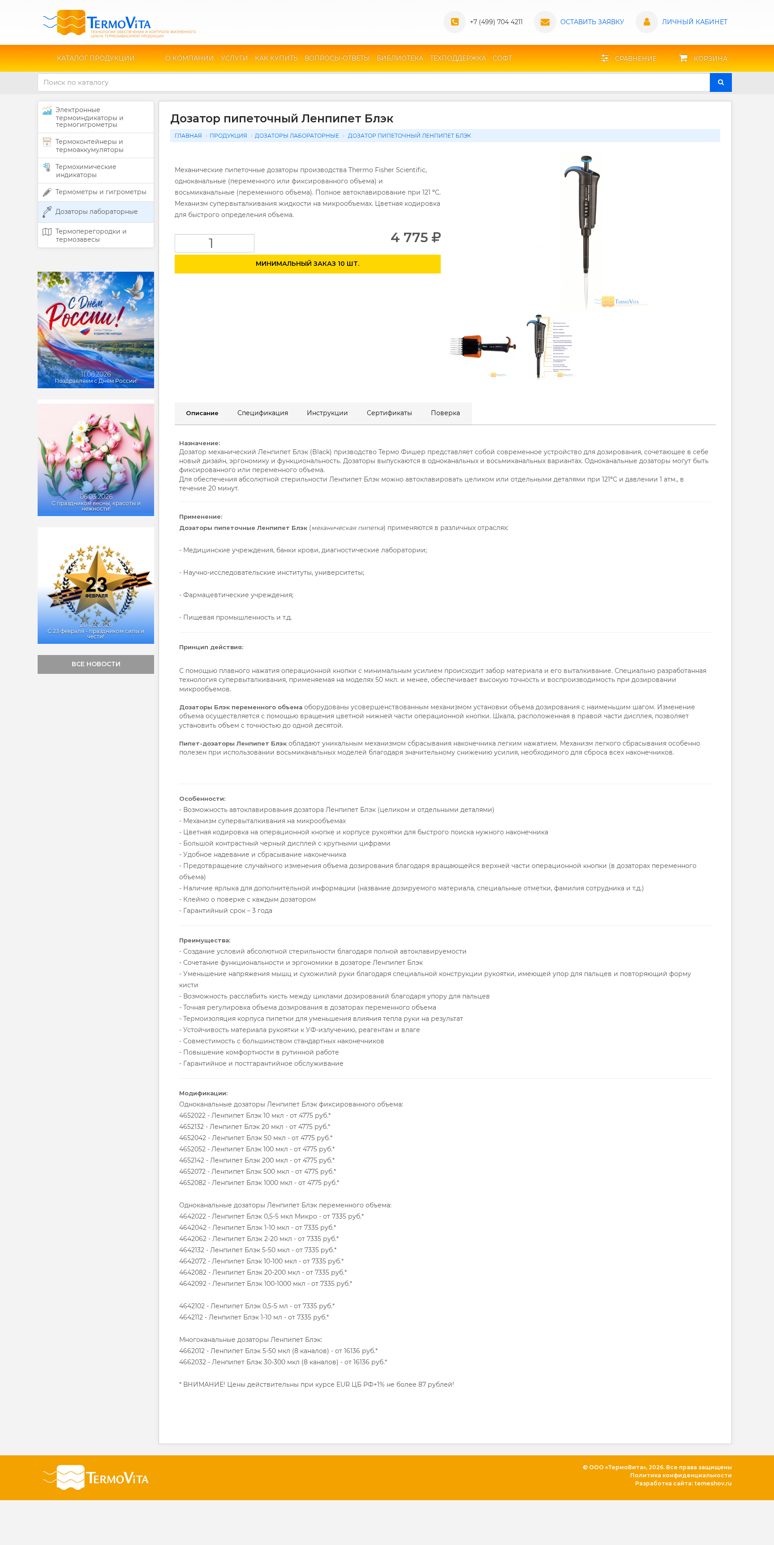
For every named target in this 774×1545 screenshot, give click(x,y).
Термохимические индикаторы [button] (85, 171)
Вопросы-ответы (337, 58)
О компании (189, 58)
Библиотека (400, 58)
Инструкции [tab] (327, 413)
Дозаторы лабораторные (297, 135)
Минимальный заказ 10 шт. (307, 264)
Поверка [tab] (445, 413)
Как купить (276, 58)
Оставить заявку (592, 22)
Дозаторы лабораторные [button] (96, 212)
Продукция (228, 135)
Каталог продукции (96, 58)
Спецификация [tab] (262, 413)
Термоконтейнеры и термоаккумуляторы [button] (89, 146)
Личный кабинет (694, 22)
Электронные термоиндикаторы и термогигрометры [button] (89, 117)
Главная (188, 135)
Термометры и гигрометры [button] (100, 192)
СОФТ (502, 58)
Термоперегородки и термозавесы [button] (90, 235)
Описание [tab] (202, 413)
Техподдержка (458, 58)
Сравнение (635, 59)
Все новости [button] (96, 664)
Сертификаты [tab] (389, 413)
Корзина (709, 59)
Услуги (234, 58)
